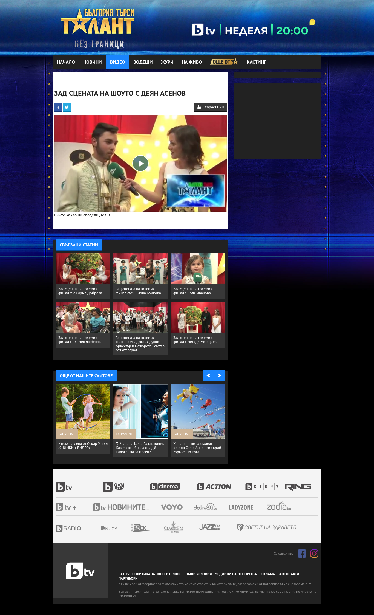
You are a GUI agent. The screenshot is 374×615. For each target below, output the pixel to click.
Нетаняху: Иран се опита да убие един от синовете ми (138, 446)
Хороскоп (283, 505)
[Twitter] (67, 107)
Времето (206, 506)
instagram (314, 553)
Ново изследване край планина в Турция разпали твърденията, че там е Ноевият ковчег (195, 450)
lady (264, 484)
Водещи (143, 62)
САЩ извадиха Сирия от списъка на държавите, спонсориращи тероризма (80, 448)
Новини (92, 62)
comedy (126, 484)
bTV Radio (79, 528)
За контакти (288, 574)
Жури (167, 62)
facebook (302, 553)
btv (79, 484)
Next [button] (219, 375)
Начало (66, 62)
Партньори (128, 578)
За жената (243, 507)
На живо (192, 62)
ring (298, 484)
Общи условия (199, 574)
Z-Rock (155, 528)
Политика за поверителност (157, 574)
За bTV (124, 574)
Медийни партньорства (236, 574)
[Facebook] (58, 107)
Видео (117, 62)
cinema (173, 484)
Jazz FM (210, 527)
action (220, 484)
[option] (83, 420)
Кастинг (256, 62)
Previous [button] (208, 375)
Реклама (267, 574)
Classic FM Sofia (188, 527)
